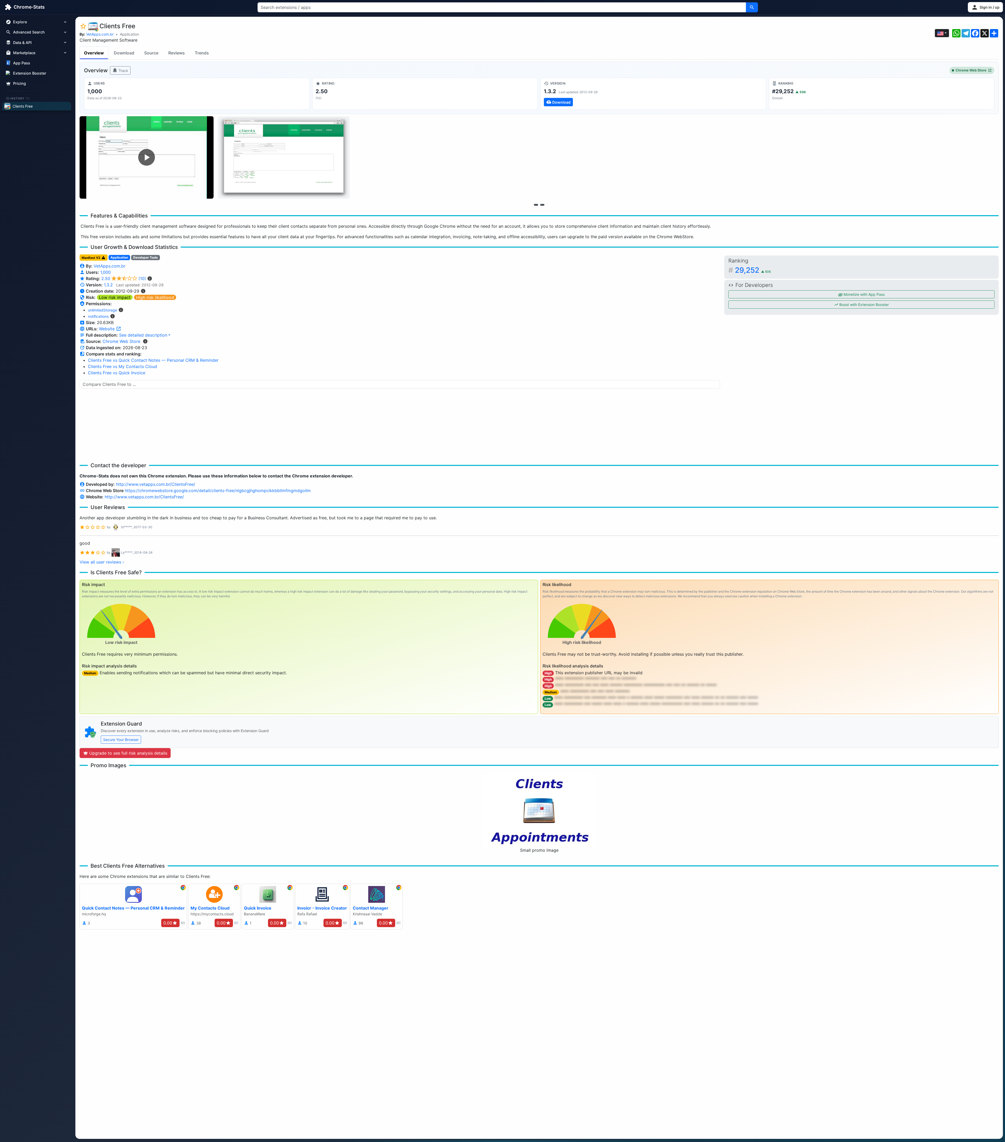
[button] (985, 7)
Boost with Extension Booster (863, 304)
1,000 (105, 272)
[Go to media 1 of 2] (536, 205)
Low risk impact (115, 297)
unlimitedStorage (102, 310)
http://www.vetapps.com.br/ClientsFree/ (155, 484)
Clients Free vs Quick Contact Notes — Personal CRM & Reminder (153, 360)
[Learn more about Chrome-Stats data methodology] (145, 341)
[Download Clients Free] (653, 93)
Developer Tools (145, 257)
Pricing (19, 83)
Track (123, 70)
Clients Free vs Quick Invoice (116, 372)
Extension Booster (29, 73)
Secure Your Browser (121, 739)
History (20, 98)
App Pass (21, 63)
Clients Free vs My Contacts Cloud (122, 366)
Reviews (176, 52)
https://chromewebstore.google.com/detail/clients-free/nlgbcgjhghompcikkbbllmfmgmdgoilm (218, 490)
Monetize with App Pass (863, 294)
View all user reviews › (102, 562)
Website (107, 328)
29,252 (753, 270)
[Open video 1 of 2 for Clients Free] (147, 157)
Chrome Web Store (971, 70)
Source (151, 52)
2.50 (123, 278)
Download (124, 52)
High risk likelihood (155, 297)
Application (129, 34)
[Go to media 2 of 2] (542, 205)
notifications (98, 316)
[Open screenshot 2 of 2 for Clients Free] (284, 157)
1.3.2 (108, 284)
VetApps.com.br (100, 34)
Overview (94, 52)
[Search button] (752, 7)
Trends (202, 52)
